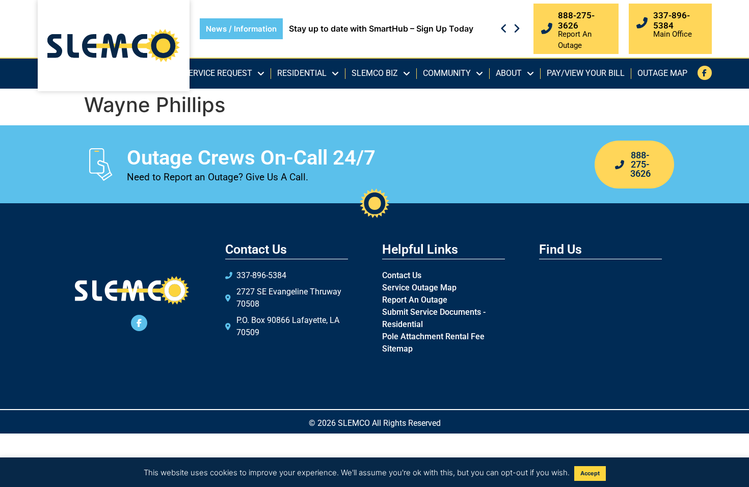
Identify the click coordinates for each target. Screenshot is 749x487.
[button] (516, 28)
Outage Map (662, 73)
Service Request (217, 73)
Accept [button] (590, 473)
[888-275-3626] (546, 28)
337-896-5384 (671, 20)
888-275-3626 (576, 20)
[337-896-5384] (642, 23)
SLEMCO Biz (375, 73)
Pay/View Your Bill (586, 73)
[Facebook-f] (705, 73)
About (509, 73)
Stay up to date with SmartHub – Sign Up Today (381, 28)
